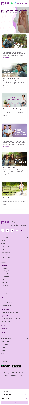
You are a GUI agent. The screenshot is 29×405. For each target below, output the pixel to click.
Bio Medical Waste (6, 258)
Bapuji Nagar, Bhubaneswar (10, 312)
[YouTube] (21, 230)
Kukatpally (5, 268)
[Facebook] (2, 230)
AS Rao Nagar (6, 277)
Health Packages (8, 14)
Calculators (4, 361)
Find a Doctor (5, 246)
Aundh (4, 300)
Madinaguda (6, 271)
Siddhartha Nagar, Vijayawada (11, 318)
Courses (3, 347)
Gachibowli (5, 288)
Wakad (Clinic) (6, 306)
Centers (3, 249)
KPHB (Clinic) (6, 294)
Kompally (4, 291)
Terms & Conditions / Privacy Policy (14, 375)
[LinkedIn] (16, 230)
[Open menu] (26, 3)
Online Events (5, 344)
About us (4, 243)
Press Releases (5, 342)
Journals (3, 350)
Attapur (4, 279)
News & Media (5, 252)
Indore (3, 332)
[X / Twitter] (7, 230)
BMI (2, 359)
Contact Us (4, 255)
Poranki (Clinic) (6, 321)
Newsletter (4, 356)
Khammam (4, 329)
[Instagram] (12, 230)
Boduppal (5, 285)
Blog (2, 353)
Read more (6, 57)
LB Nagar (4, 282)
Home (2, 14)
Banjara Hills (5, 274)
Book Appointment (14, 403)
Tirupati (3, 325)
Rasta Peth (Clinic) (7, 303)
